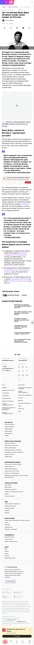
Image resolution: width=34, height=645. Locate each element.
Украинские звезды (13, 7)
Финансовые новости (10, 489)
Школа (6, 522)
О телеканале (5, 393)
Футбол (7, 551)
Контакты (20, 397)
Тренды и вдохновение (11, 541)
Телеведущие (5, 395)
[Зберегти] (29, 28)
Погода (7, 435)
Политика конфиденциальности (7, 404)
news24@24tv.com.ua (8, 360)
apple (18, 592)
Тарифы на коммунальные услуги (14, 491)
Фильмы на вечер (9, 508)
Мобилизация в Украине (12, 462)
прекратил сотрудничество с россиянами (15, 254)
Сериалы (7, 512)
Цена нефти (8, 485)
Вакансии (20, 400)
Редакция (4, 387)
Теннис (7, 553)
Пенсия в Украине (10, 496)
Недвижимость (9, 535)
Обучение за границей (11, 529)
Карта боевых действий (11, 445)
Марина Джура (10, 20)
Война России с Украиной (13, 441)
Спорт (6, 547)
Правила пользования (7, 401)
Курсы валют (8, 487)
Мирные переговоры (10, 447)
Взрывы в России (9, 454)
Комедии (7, 510)
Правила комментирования (23, 392)
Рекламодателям (6, 398)
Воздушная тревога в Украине (13, 450)
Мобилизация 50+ (9, 466)
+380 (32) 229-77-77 (11, 619)
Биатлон (7, 555)
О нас (3, 384)
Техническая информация (24, 395)
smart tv (7, 596)
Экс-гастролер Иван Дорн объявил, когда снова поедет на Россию (25, 7)
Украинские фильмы (10, 506)
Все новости (9, 422)
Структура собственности (24, 403)
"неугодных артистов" (19, 279)
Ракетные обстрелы (10, 443)
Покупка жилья (9, 539)
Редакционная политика (8, 390)
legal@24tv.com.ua (21, 621)
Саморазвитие (9, 527)
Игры (19, 411)
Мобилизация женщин (11, 468)
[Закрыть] (30, 629)
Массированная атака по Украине (14, 452)
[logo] (11, 2)
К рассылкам (10, 581)
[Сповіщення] (32, 2)
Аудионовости (8, 433)
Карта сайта (21, 408)
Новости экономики (11, 483)
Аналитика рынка (9, 537)
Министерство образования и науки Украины (17, 520)
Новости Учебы (10, 518)
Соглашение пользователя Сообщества (25, 388)
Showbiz (4, 7)
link (19, 366)
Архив (19, 406)
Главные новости (9, 424)
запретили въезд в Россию (19, 281)
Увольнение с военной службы (13, 464)
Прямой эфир (8, 429)
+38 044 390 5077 (22, 360)
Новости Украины (9, 426)
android (7, 592)
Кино (6, 501)
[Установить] (17, 633)
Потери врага (8, 456)
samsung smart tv (18, 596)
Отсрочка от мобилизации (12, 473)
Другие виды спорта (10, 558)
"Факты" (11, 23)
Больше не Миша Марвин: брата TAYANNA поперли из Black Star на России (16, 124)
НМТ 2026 (7, 524)
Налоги (7, 494)
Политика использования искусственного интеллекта (8, 408)
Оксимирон (25, 204)
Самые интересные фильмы (12, 503)
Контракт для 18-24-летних (12, 471)
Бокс (6, 549)
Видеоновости (9, 431)
